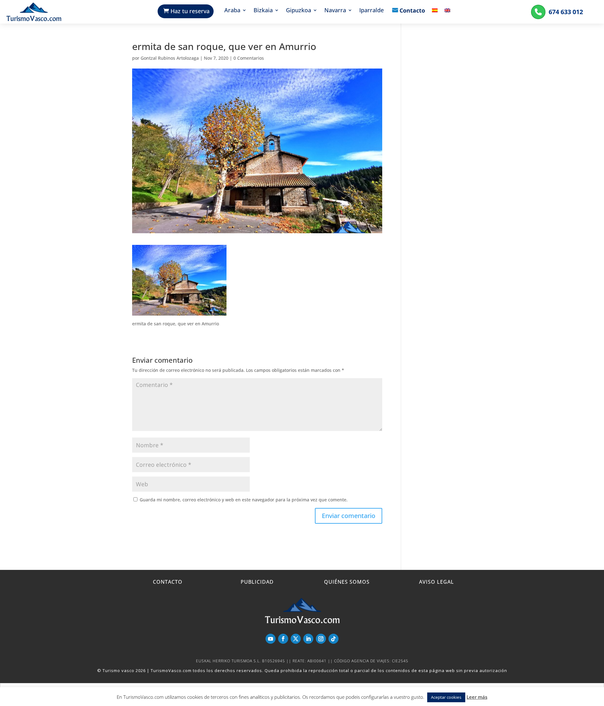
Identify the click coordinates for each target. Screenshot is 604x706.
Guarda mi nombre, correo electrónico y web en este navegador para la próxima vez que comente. (244, 500)
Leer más (477, 697)
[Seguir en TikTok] (333, 639)
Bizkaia (263, 11)
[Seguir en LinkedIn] (308, 639)
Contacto (412, 11)
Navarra (335, 11)
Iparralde (371, 11)
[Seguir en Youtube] (271, 639)
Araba (232, 11)
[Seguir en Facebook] (283, 639)
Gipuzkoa (298, 11)
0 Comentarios (248, 58)
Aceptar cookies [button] (446, 697)
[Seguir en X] (296, 639)
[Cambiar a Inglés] (447, 15)
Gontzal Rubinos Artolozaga (170, 58)
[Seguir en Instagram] (321, 639)
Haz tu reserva (190, 11)
